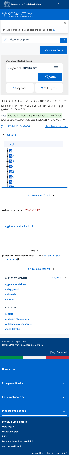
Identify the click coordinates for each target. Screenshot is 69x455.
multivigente (51, 88)
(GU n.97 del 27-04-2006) (15, 126)
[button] (56, 68)
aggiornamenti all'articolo (19, 226)
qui (54, 30)
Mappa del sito (10, 432)
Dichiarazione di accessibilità (18, 441)
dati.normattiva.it (11, 446)
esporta (9, 314)
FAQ (4, 436)
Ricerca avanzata (53, 50)
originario (21, 88)
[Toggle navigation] (59, 14)
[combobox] (34, 39)
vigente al (15, 68)
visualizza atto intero (56, 126)
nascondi (11, 135)
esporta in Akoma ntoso (17, 319)
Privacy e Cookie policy (14, 422)
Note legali (8, 426)
